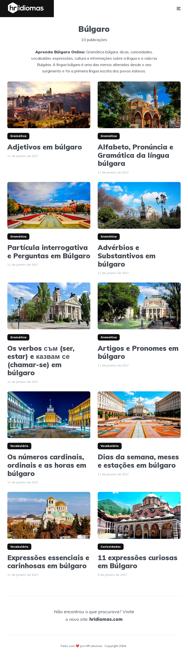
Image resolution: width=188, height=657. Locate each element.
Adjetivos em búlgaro (44, 147)
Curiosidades (111, 546)
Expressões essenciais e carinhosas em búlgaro (48, 562)
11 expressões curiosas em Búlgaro (137, 562)
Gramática (18, 136)
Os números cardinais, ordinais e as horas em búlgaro (46, 465)
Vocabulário (19, 446)
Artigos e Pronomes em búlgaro (138, 352)
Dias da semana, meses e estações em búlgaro (138, 461)
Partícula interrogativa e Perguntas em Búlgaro (48, 251)
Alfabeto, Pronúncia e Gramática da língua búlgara (135, 155)
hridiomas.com (106, 619)
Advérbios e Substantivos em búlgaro (126, 255)
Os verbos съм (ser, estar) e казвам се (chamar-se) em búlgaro (40, 360)
